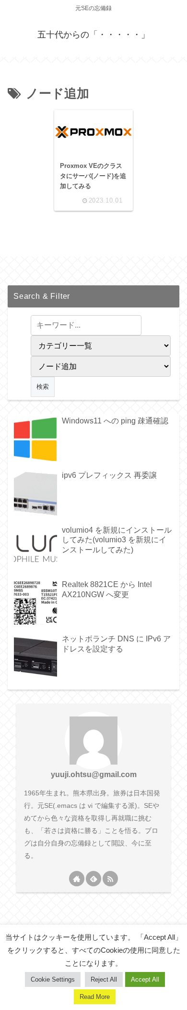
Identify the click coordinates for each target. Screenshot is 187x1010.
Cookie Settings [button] (53, 979)
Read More (95, 996)
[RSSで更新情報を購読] (110, 878)
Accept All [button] (145, 979)
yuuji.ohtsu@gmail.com (94, 774)
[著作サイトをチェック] (76, 878)
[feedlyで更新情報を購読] (93, 878)
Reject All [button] (104, 979)
